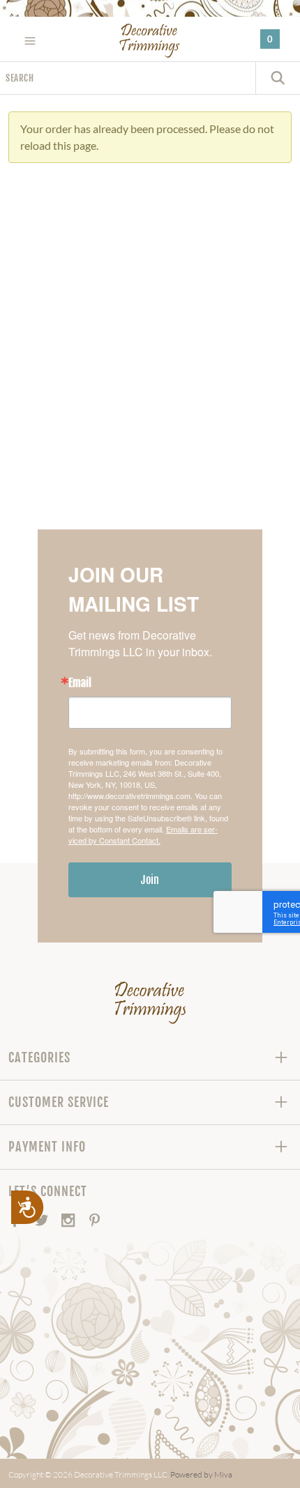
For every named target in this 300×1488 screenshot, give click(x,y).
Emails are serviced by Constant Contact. (143, 834)
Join (150, 880)
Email (79, 682)
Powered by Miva (201, 1474)
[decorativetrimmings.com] (150, 1002)
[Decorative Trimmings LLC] (150, 40)
